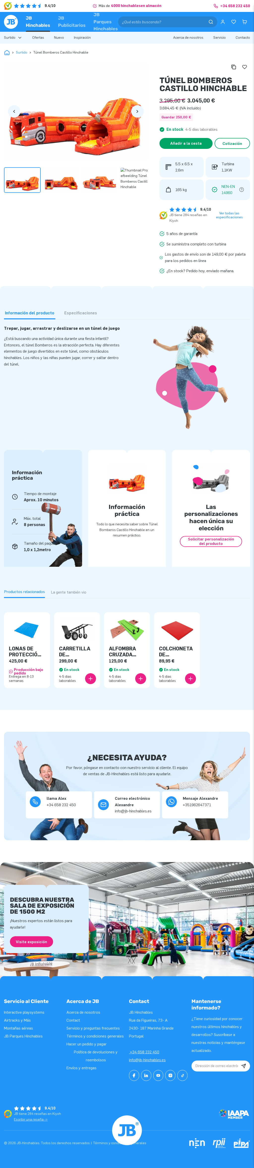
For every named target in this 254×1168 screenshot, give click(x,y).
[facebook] (134, 1075)
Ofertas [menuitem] (38, 37)
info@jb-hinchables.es (147, 1060)
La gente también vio (68, 592)
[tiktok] (182, 1075)
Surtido (21, 52)
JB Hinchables (38, 21)
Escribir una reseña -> (31, 1119)
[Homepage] (11, 22)
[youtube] (158, 1075)
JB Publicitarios (72, 21)
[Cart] (244, 21)
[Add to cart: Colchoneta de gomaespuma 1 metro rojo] (190, 678)
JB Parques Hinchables (106, 22)
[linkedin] (146, 1075)
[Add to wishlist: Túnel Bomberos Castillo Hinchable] (244, 67)
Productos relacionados (24, 591)
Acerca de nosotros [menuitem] (188, 37)
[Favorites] (233, 21)
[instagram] (170, 1075)
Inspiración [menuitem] (82, 37)
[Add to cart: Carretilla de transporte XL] (90, 678)
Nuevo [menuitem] (59, 37)
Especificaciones (80, 313)
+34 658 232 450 (144, 1052)
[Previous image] (14, 111)
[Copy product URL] (233, 67)
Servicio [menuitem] (219, 37)
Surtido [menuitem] (9, 37)
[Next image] (137, 111)
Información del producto (29, 313)
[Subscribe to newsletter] (243, 1066)
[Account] (222, 21)
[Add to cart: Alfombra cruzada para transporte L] (140, 678)
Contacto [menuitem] (243, 37)
